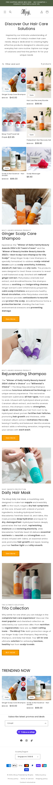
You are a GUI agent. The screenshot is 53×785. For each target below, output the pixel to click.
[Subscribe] (45, 723)
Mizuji (15, 775)
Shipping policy (42, 779)
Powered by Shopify (25, 775)
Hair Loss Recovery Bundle (37, 100)
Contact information (27, 782)
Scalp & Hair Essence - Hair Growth (13, 174)
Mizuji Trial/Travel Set (10, 134)
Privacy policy (13, 779)
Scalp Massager (33, 174)
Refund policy (40, 775)
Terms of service (27, 779)
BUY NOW (10, 652)
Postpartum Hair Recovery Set (39, 140)
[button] (5, 12)
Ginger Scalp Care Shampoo (14, 94)
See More (10, 319)
